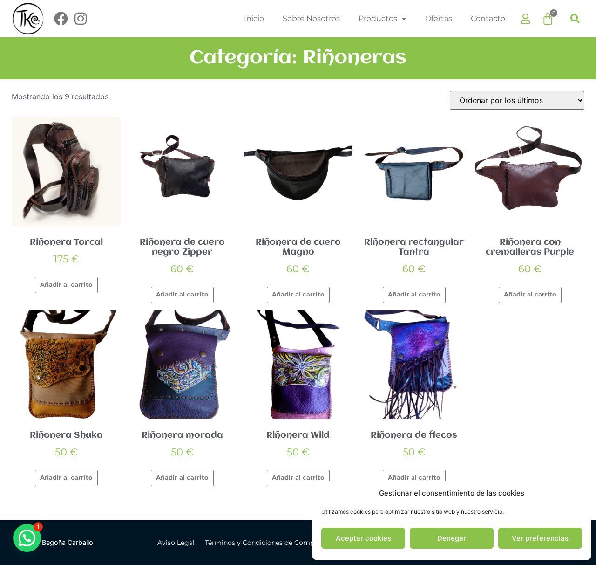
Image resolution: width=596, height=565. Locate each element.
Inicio (254, 18)
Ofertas (438, 18)
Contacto (488, 18)
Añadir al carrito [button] (66, 284)
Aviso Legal (176, 542)
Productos (378, 18)
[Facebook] (61, 19)
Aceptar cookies (363, 538)
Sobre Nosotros (311, 18)
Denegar (451, 538)
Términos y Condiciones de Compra (262, 542)
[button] (575, 18)
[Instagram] (81, 19)
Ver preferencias (540, 538)
